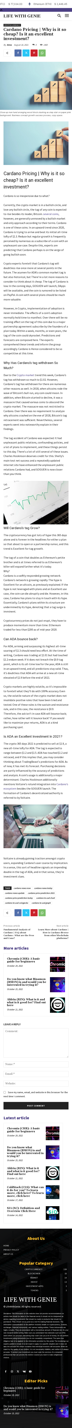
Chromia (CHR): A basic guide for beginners (23, 960)
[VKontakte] (24, 1371)
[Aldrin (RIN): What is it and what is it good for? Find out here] (57, 1005)
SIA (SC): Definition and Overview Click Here (23, 1210)
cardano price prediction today (19, 898)
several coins (51, 214)
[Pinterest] (34, 53)
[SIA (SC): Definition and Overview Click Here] (52, 1213)
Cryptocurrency (12, 25)
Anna (9, 44)
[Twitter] (26, 53)
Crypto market (25, 375)
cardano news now (22, 888)
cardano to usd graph (41, 903)
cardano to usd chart (45, 898)
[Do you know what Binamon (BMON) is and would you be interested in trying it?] (57, 984)
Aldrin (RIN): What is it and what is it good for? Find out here (26, 1002)
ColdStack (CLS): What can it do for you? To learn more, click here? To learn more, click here (25, 1192)
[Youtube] (30, 1371)
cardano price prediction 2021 (41, 893)
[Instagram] (12, 1371)
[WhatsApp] (42, 53)
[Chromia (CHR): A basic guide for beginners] (57, 964)
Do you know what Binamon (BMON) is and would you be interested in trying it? (26, 982)
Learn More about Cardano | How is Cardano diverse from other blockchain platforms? (53, 934)
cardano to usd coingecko (16, 903)
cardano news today (43, 888)
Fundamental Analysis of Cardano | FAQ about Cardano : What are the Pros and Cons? (18, 934)
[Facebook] (18, 53)
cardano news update (14, 893)
